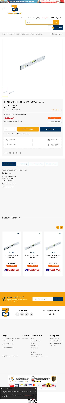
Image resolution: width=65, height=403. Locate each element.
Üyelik (32, 338)
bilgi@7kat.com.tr (9, 347)
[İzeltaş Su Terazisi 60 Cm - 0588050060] (32, 241)
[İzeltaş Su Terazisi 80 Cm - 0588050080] (53, 241)
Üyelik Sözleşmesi (54, 338)
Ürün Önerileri (51, 164)
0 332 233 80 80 (8, 344)
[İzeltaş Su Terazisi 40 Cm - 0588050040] (11, 241)
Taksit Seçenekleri (56, 121)
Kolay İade (45, 18)
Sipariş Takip (36, 18)
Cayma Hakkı (53, 345)
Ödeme (33, 343)
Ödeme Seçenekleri (36, 164)
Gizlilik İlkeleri (34, 347)
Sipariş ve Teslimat (35, 340)
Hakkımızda (25, 338)
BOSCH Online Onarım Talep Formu (39, 357)
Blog (29, 18)
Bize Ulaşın (33, 352)
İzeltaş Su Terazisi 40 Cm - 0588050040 (11, 256)
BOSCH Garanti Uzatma (36, 354)
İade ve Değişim (35, 345)
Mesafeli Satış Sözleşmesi (56, 340)
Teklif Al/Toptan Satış (57, 18)
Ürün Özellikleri (9, 164)
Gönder (58, 299)
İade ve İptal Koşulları (55, 343)
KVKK (32, 350)
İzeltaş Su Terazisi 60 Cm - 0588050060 (32, 256)
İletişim (23, 18)
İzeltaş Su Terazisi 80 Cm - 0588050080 (53, 256)
